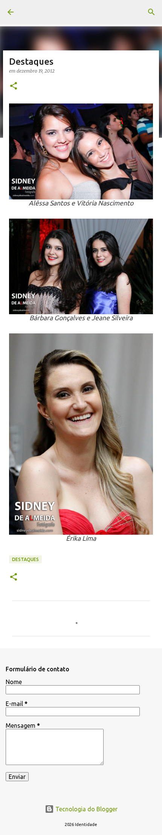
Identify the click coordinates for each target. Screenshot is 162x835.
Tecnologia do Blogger (86, 809)
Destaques (25, 559)
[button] (13, 86)
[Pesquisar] (151, 12)
